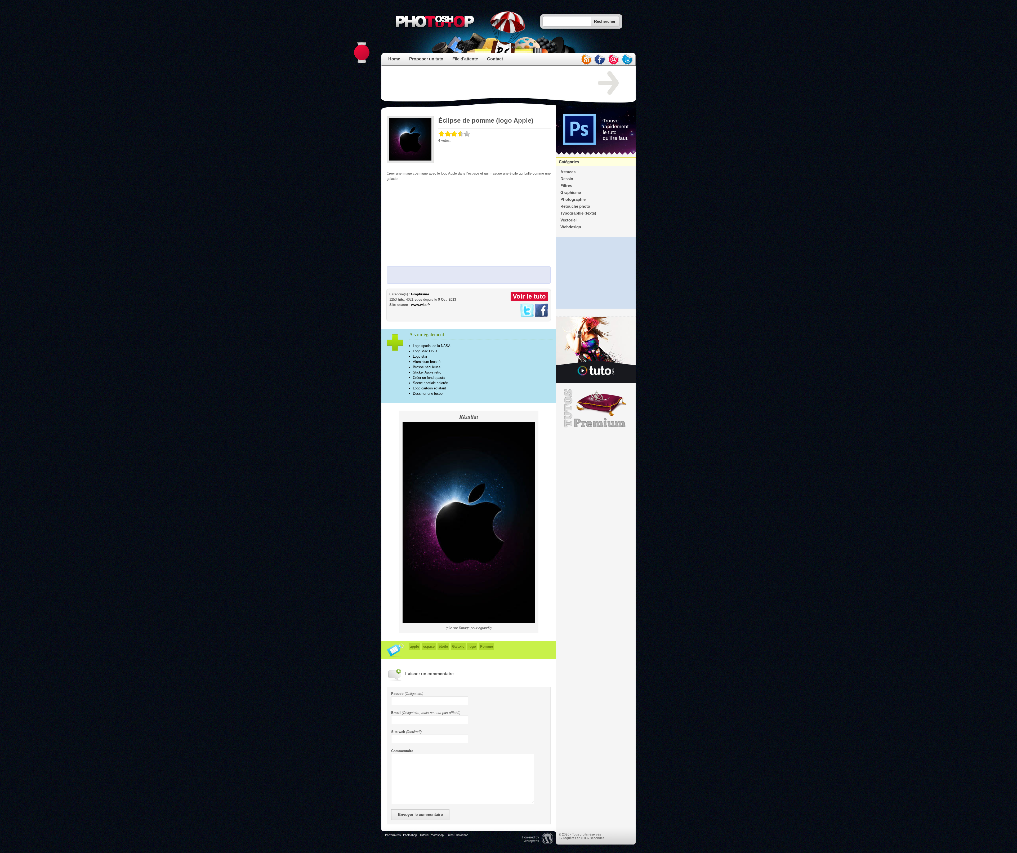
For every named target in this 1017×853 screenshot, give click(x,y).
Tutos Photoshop (457, 835)
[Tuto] (596, 350)
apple (414, 646)
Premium (596, 408)
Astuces (568, 172)
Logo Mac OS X (425, 351)
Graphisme (420, 294)
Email (396, 713)
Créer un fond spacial (429, 378)
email (613, 59)
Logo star (420, 356)
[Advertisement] (483, 83)
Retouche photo (575, 206)
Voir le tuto (529, 296)
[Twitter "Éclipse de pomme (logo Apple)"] (527, 316)
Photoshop (410, 835)
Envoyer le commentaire (420, 814)
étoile (443, 646)
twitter (627, 59)
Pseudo (397, 694)
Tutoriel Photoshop (432, 835)
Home (394, 59)
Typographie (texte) (578, 213)
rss (586, 59)
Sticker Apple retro (427, 372)
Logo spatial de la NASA (431, 346)
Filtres (566, 186)
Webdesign (570, 227)
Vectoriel (568, 220)
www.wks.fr (420, 305)
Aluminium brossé (426, 362)
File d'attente (465, 59)
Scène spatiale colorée (430, 383)
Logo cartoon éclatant (429, 388)
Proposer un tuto (426, 59)
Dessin (566, 179)
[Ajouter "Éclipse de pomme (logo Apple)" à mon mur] (541, 316)
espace (429, 646)
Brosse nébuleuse (426, 367)
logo (472, 646)
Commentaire (402, 751)
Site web (398, 732)
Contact (495, 59)
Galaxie (458, 646)
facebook (600, 59)
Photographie (573, 199)
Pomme (486, 646)
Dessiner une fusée (428, 394)
